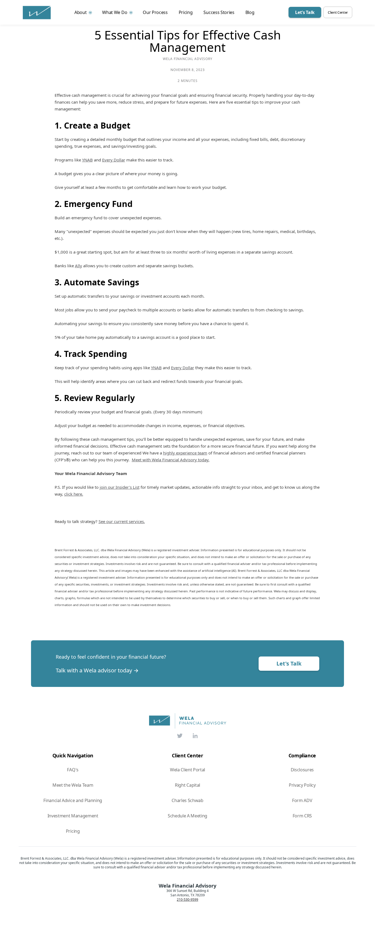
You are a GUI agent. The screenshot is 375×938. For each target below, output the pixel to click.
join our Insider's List (119, 487)
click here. (73, 494)
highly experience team (185, 453)
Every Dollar (113, 160)
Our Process (155, 12)
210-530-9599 (187, 899)
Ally (78, 265)
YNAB (87, 160)
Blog (249, 12)
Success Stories (218, 12)
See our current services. (122, 521)
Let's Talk (288, 663)
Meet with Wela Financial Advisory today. (170, 459)
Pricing (186, 12)
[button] (83, 12)
